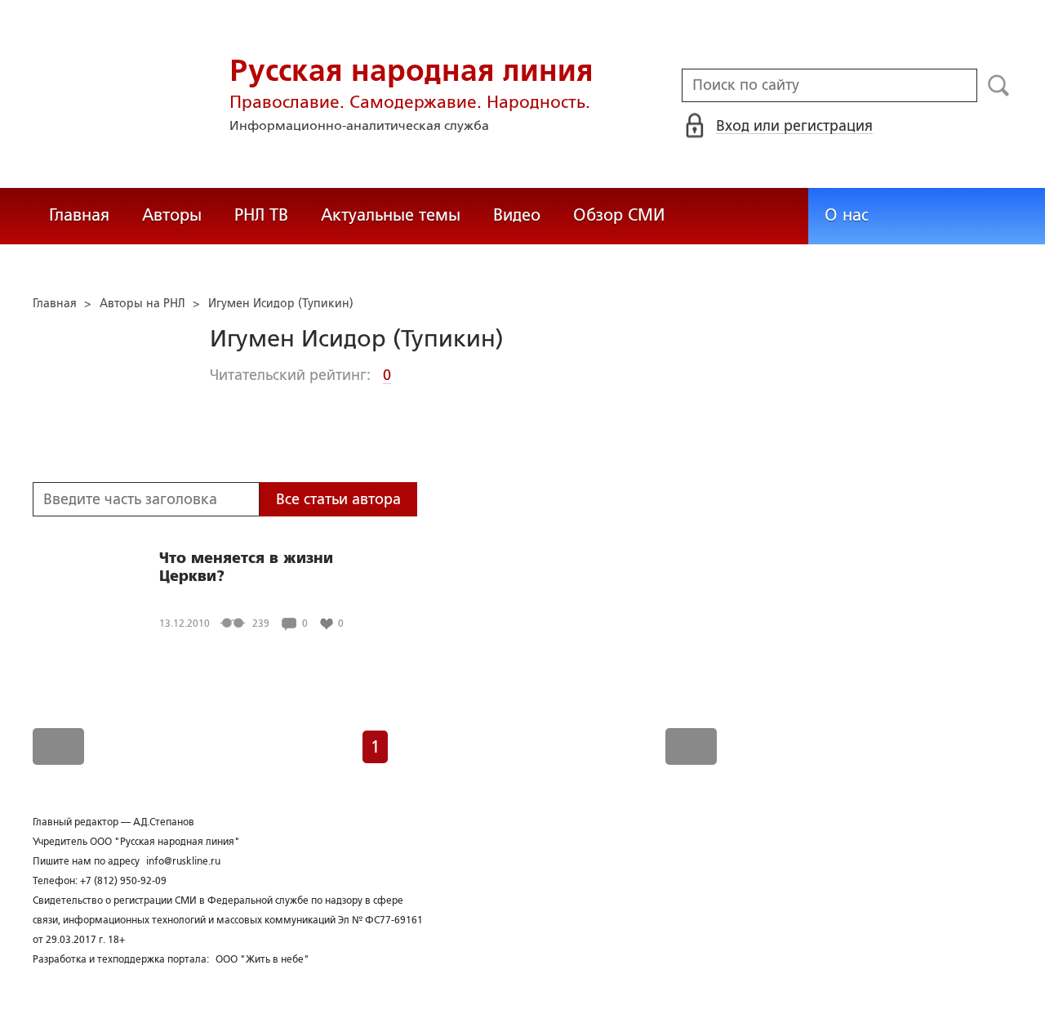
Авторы (172, 215)
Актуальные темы (390, 215)
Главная (79, 215)
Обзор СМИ (619, 215)
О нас (847, 215)
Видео (516, 215)
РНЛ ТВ (261, 215)
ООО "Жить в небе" (262, 959)
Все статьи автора (338, 499)
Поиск (998, 86)
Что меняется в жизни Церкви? (246, 567)
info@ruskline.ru (183, 861)
